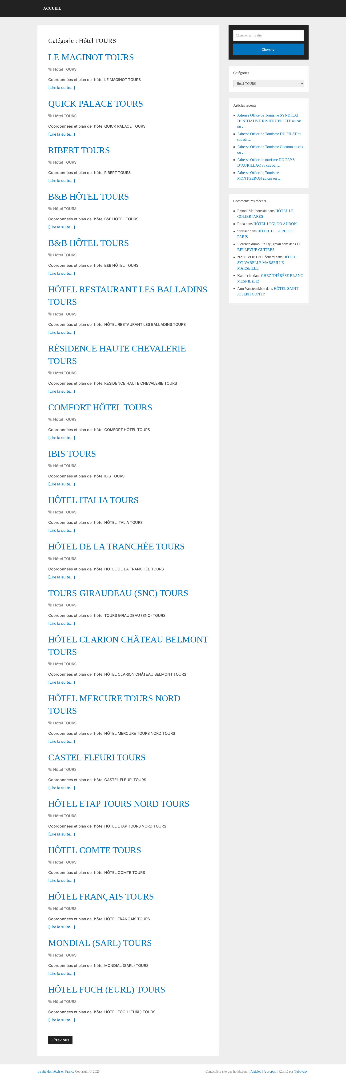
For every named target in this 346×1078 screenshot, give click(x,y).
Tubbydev (301, 1071)
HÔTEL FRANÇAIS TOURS (101, 896)
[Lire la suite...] (61, 87)
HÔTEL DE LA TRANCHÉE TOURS (116, 546)
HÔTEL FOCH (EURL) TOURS (106, 989)
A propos (270, 1071)
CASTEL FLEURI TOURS (97, 757)
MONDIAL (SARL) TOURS (100, 943)
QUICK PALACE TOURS (95, 104)
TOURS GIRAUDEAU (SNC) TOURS (118, 593)
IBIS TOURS (72, 454)
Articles (255, 1071)
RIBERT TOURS (79, 150)
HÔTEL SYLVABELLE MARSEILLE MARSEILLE (266, 262)
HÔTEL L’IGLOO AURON (275, 224)
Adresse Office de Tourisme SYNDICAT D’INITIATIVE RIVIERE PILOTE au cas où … (269, 121)
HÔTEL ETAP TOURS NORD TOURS (118, 804)
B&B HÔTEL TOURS (88, 197)
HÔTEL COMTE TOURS (94, 850)
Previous (61, 1040)
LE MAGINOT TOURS (91, 57)
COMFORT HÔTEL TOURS (100, 407)
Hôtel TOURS (64, 69)
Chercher (269, 49)
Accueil (52, 8)
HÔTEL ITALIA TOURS (93, 500)
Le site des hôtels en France (55, 1071)
